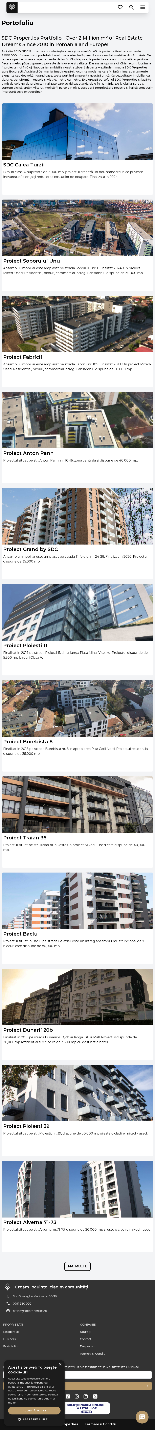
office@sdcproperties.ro (30, 1311)
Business (9, 1339)
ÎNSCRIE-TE (14, 1386)
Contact (85, 1339)
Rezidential (11, 1332)
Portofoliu (10, 1346)
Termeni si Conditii (93, 1353)
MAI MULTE (77, 1266)
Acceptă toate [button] (34, 1410)
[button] (34, 1419)
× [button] (60, 1364)
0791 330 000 (22, 1303)
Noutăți (85, 1332)
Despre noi (87, 1346)
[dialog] (34, 1393)
